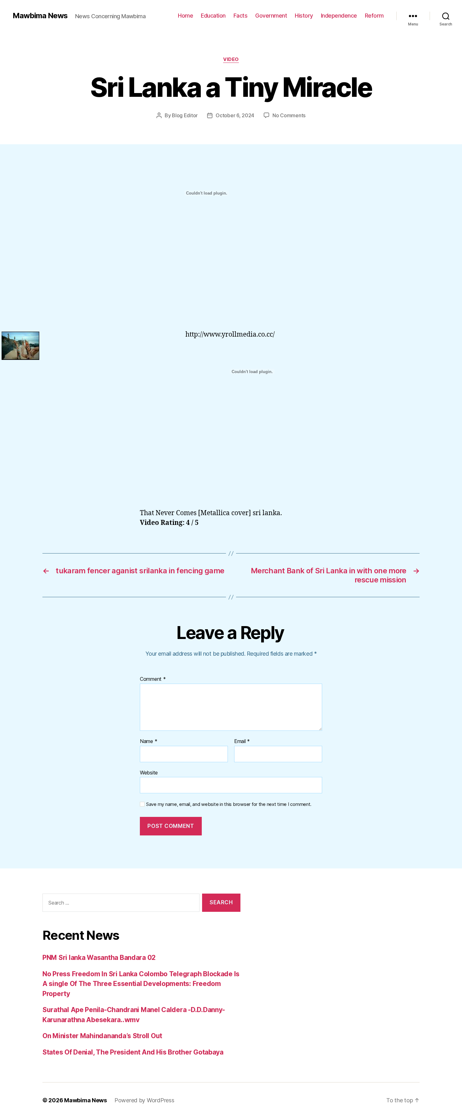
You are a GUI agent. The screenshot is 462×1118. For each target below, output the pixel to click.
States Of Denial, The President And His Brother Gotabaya (132, 1052)
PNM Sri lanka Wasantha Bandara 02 (99, 957)
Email (242, 741)
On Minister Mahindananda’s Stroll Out (102, 1036)
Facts (241, 15)
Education (213, 15)
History (304, 15)
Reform (374, 15)
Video (231, 59)
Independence (339, 15)
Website (149, 772)
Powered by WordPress (144, 1100)
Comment (153, 679)
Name (148, 741)
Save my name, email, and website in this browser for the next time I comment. (228, 804)
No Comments (288, 115)
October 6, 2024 (235, 115)
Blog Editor (185, 115)
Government (271, 15)
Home (185, 15)
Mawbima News (40, 15)
